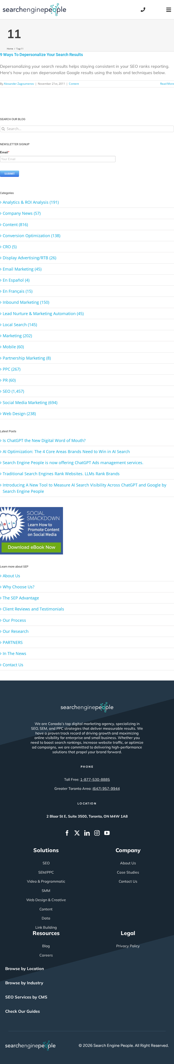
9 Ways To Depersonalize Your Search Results (41, 54)
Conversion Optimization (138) (31, 235)
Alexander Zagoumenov (19, 84)
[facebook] (67, 833)
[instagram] (97, 833)
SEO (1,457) (13, 391)
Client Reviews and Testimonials (33, 609)
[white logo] (87, 704)
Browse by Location (24, 968)
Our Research (16, 631)
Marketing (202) (17, 335)
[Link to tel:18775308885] (143, 10)
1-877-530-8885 (95, 779)
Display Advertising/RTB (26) (29, 257)
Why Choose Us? (18, 586)
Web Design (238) (19, 413)
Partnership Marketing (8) (27, 358)
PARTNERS (13, 642)
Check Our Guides (22, 1011)
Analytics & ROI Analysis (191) (31, 202)
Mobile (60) (13, 346)
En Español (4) (16, 280)
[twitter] (77, 833)
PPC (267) (11, 369)
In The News (14, 653)
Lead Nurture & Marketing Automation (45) (43, 313)
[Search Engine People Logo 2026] (34, 5)
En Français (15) (17, 291)
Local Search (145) (20, 324)
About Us (11, 575)
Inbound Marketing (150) (26, 302)
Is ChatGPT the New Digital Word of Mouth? (44, 440)
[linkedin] (87, 833)
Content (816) (15, 224)
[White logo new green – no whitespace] (30, 1042)
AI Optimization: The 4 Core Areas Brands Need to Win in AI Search (66, 451)
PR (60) (9, 380)
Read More (167, 84)
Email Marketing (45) (22, 269)
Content (74, 84)
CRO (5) (10, 246)
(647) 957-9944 (106, 788)
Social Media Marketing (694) (30, 402)
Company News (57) (22, 213)
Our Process (14, 620)
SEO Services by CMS (26, 997)
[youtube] (107, 833)
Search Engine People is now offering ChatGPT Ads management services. (73, 462)
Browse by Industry (24, 982)
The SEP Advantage (21, 598)
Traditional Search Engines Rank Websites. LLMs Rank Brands (61, 473)
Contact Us (13, 664)
